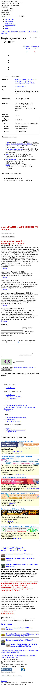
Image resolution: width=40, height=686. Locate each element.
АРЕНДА (21, 549)
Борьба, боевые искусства (23, 79)
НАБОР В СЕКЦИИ (7, 547)
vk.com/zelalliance (20, 86)
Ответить (4, 268)
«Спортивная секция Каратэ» (15, 430)
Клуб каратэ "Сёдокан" (13, 396)
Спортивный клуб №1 (13, 421)
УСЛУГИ (11, 550)
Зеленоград (22, 31)
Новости (7, 28)
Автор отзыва (27, 328)
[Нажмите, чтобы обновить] (6, 362)
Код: (14, 362)
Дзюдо (27, 83)
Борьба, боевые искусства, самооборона (19, 144)
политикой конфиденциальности (24, 367)
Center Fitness (10, 388)
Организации (9, 19)
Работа (7, 26)
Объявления (9, 21)
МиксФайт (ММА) (12, 159)
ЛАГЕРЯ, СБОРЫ (21, 550)
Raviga (8, 410)
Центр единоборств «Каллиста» (16, 405)
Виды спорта (9, 23)
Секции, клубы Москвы (9, 31)
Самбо (33, 83)
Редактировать (34, 37)
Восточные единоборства (23, 82)
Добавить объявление (8, 236)
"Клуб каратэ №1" (12, 398)
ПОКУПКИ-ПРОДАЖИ (9, 549)
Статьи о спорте (10, 25)
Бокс (7, 142)
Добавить (4, 7)
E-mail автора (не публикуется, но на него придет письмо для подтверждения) (17, 333)
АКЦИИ (4, 550)
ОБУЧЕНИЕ (20, 547)
